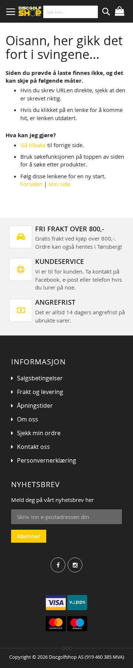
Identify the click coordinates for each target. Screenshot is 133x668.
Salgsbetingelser (40, 378)
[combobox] (70, 12)
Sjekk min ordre (39, 433)
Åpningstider (35, 405)
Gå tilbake (33, 145)
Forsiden (31, 184)
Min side (59, 184)
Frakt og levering (40, 392)
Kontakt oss (33, 447)
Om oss (27, 419)
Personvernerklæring (46, 460)
